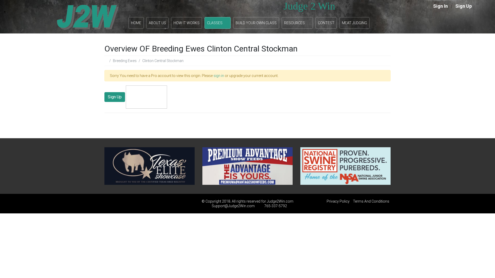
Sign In (440, 6)
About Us (157, 23)
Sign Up (463, 6)
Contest (326, 23)
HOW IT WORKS (187, 23)
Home (136, 23)
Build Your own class (256, 23)
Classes (214, 23)
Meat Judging (354, 23)
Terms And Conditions (371, 201)
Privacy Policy (338, 201)
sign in (218, 76)
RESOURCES (294, 23)
